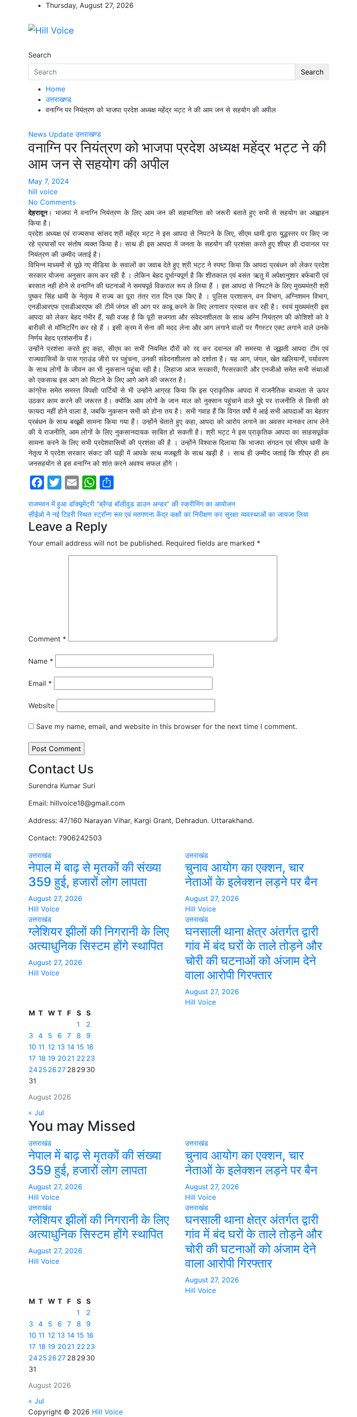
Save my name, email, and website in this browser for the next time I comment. (166, 726)
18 (42, 1058)
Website (41, 705)
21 (70, 1058)
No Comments (52, 202)
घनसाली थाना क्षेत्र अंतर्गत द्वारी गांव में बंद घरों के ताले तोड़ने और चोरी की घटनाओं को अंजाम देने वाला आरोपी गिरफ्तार (253, 953)
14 (70, 1047)
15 (80, 1047)
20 (61, 1058)
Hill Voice (43, 908)
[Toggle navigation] (34, 47)
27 (61, 1069)
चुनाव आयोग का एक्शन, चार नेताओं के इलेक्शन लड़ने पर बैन (251, 875)
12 (51, 1047)
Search (39, 55)
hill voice (42, 191)
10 (32, 1047)
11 (41, 1047)
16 (90, 1047)
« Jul (36, 1112)
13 (61, 1047)
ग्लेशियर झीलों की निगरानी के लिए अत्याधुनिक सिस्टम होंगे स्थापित (98, 939)
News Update (50, 134)
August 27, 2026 (55, 898)
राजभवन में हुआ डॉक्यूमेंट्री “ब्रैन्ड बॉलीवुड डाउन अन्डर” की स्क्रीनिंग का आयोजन (131, 503)
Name (40, 661)
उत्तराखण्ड (88, 134)
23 (90, 1058)
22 (81, 1058)
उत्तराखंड (39, 855)
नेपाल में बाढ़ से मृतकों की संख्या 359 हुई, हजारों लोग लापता (94, 875)
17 (32, 1058)
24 (33, 1069)
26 (52, 1069)
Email (40, 683)
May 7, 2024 (48, 181)
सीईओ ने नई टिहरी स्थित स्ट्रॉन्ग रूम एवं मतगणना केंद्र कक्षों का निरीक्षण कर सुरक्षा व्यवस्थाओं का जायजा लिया (168, 514)
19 (51, 1058)
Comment (47, 638)
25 (42, 1069)
